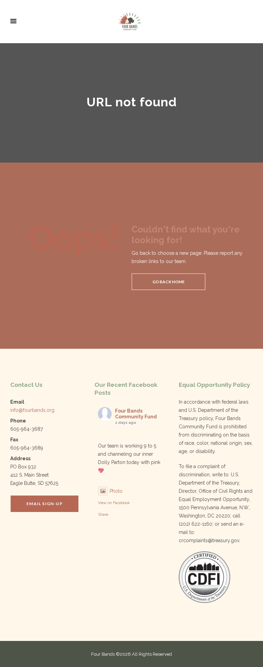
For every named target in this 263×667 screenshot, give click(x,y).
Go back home (168, 281)
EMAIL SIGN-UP (44, 503)
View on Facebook (114, 503)
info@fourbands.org (32, 410)
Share (103, 514)
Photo (116, 491)
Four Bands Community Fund (136, 413)
